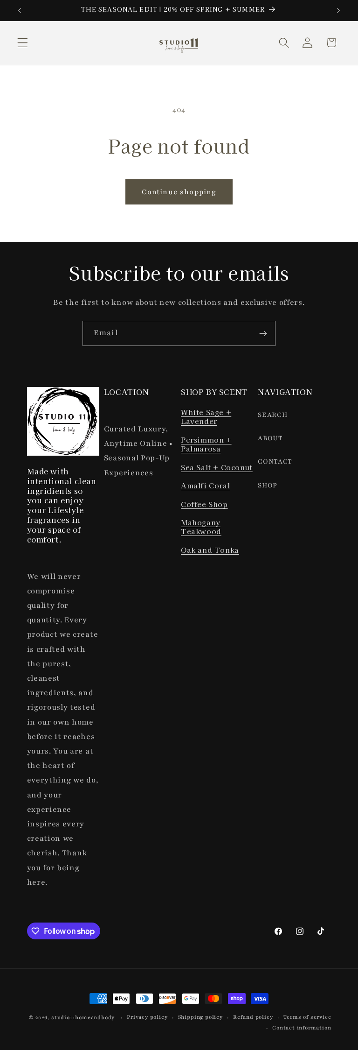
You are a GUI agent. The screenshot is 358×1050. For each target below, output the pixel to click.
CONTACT (275, 461)
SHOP (267, 485)
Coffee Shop (204, 504)
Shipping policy (200, 1017)
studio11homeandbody (83, 1017)
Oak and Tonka (210, 550)
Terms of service (307, 1017)
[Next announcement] (338, 10)
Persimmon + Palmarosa (206, 444)
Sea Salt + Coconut (217, 467)
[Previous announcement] (19, 10)
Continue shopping (179, 192)
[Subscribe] (263, 333)
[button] (22, 43)
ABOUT (270, 438)
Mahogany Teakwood (201, 526)
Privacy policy (147, 1017)
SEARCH (272, 414)
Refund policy (253, 1017)
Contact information (301, 1027)
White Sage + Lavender (206, 416)
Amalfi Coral (205, 485)
